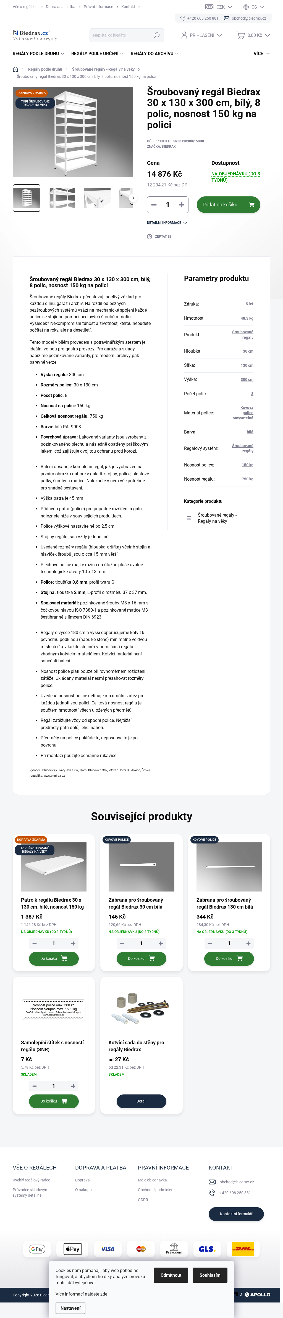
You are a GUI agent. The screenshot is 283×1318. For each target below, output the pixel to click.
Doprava (82, 1180)
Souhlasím (210, 1275)
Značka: (161, 146)
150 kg (247, 465)
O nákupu (83, 1190)
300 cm (247, 379)
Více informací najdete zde (81, 1294)
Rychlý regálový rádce (31, 1180)
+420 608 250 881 (235, 1193)
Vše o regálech (25, 6)
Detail (141, 1101)
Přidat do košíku (220, 204)
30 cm (248, 351)
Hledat (156, 35)
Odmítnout (171, 1275)
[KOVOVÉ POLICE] (141, 867)
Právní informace (98, 6)
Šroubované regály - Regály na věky (217, 518)
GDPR (143, 1200)
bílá (250, 432)
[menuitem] (39, 53)
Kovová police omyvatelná (243, 412)
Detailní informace (164, 223)
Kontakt (128, 6)
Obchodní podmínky (155, 1190)
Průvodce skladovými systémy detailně (31, 1193)
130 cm (247, 365)
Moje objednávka (152, 1180)
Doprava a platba (60, 6)
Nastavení (70, 1308)
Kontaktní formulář (236, 1214)
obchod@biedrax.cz (237, 1182)
